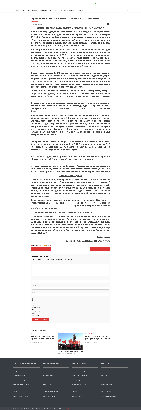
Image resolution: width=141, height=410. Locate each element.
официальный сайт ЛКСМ (20, 375)
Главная (17, 10)
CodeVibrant (66, 408)
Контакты (80, 10)
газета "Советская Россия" (21, 396)
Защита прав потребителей (108, 396)
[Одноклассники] (45, 245)
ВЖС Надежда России (46, 10)
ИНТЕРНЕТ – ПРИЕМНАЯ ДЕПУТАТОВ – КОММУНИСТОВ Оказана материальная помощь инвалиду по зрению (97, 338)
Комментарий (36, 263)
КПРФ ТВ (74, 391)
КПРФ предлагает (69, 10)
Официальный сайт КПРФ (20, 371)
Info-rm (15, 391)
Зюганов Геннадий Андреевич (80, 371)
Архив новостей (32, 10)
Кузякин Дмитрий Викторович (80, 380)
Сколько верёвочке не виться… (41, 249)
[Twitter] (43, 245)
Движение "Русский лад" (107, 371)
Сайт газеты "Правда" (19, 380)
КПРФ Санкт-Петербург (49, 380)
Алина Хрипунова (71, 353)
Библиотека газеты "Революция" (52, 391)
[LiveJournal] (48, 245)
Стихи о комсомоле (77, 400)
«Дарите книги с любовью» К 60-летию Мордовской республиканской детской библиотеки (43, 338)
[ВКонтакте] (42, 245)
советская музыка (77, 396)
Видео (23, 10)
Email (34, 285)
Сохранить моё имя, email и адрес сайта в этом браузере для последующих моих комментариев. (36, 308)
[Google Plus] (50, 245)
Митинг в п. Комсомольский (100, 249)
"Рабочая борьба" (106, 391)
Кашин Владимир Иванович (79, 375)
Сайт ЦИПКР (104, 380)
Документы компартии (49, 396)
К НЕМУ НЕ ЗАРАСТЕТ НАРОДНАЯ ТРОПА (70, 351)
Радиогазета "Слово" (107, 375)
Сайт (33, 292)
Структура (57, 10)
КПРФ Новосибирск (48, 375)
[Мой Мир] (47, 245)
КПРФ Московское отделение (51, 371)
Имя (33, 279)
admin (41, 24)
